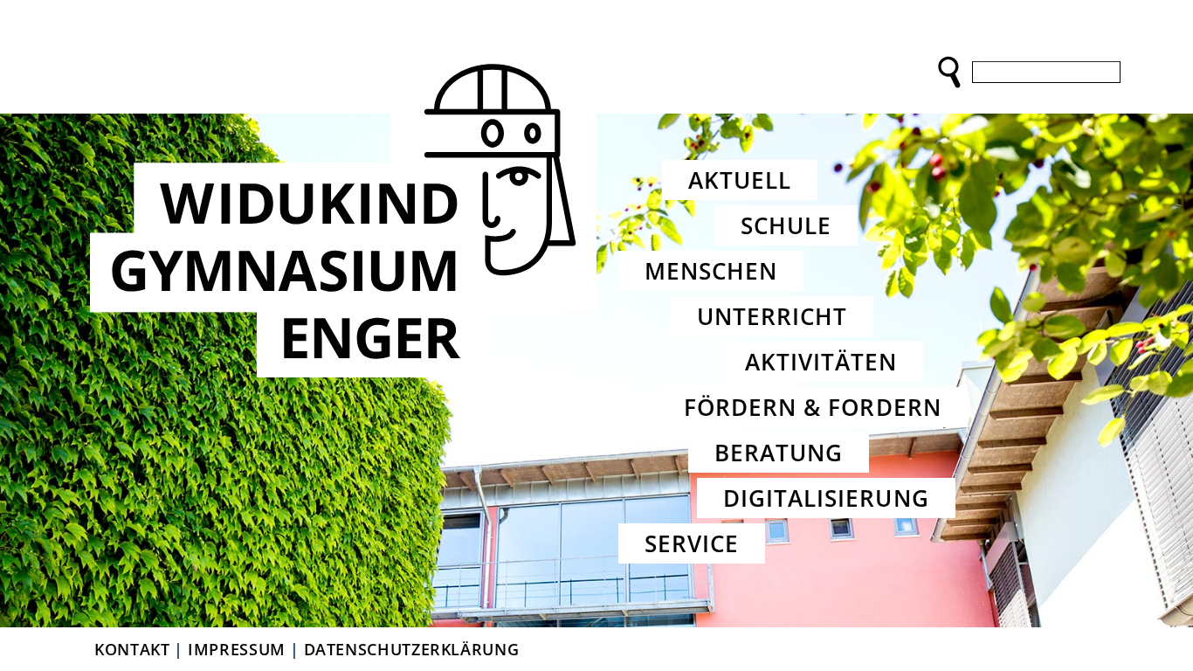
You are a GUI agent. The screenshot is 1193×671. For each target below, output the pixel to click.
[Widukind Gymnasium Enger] (343, 211)
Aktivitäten (821, 361)
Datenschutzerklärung (412, 649)
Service (692, 543)
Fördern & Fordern (812, 407)
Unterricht (772, 316)
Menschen (711, 271)
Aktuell (739, 180)
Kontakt (131, 649)
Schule (786, 225)
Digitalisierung (826, 498)
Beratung (778, 452)
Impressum (237, 649)
